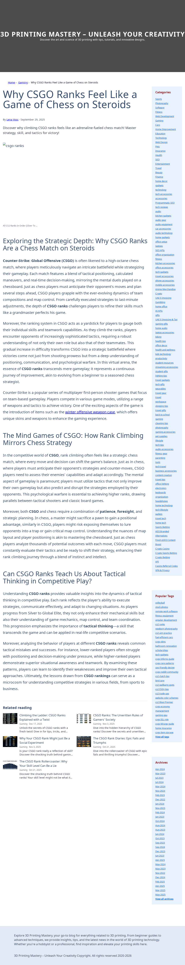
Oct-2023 (160, 838)
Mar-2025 (160, 890)
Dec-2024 (160, 877)
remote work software (166, 611)
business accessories (166, 470)
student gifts (161, 371)
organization (161, 496)
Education (160, 133)
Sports (158, 99)
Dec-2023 (160, 851)
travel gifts (160, 410)
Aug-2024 (160, 825)
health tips (160, 341)
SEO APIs (160, 250)
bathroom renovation (166, 646)
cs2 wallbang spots (164, 684)
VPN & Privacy (162, 570)
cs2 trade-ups (162, 693)
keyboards (160, 492)
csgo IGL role (162, 719)
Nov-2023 (160, 808)
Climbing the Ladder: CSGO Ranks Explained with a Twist (43, 717)
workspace (160, 401)
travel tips (160, 479)
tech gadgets (161, 272)
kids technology (163, 354)
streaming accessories (166, 367)
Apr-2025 (160, 886)
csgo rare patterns (164, 663)
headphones (161, 501)
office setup (161, 241)
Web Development (164, 116)
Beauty (158, 172)
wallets (158, 514)
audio (158, 211)
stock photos (161, 607)
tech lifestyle (161, 509)
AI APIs (159, 310)
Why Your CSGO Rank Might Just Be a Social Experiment (45, 740)
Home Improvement (165, 129)
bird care (159, 680)
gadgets (159, 185)
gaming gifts (161, 323)
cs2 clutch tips (162, 676)
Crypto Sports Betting (166, 553)
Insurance (160, 150)
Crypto (158, 293)
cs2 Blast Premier (164, 702)
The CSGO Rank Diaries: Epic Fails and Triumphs (119, 740)
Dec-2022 (160, 799)
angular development (166, 620)
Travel (158, 168)
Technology (161, 137)
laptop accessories (164, 332)
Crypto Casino (162, 548)
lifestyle (159, 440)
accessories (161, 198)
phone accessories (164, 280)
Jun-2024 (159, 834)
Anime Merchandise (165, 289)
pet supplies (161, 436)
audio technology (164, 233)
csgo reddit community (166, 671)
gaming (159, 419)
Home (11, 82)
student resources (164, 362)
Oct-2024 (160, 821)
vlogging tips (161, 406)
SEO (157, 159)
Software (159, 107)
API (157, 561)
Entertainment (162, 163)
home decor (161, 181)
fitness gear (161, 453)
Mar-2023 (160, 773)
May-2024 (160, 864)
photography (161, 427)
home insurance (163, 728)
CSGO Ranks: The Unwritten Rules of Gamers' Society (118, 717)
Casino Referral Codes (166, 566)
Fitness (158, 112)
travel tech (160, 518)
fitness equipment (164, 615)
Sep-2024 (160, 847)
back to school (162, 414)
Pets (157, 146)
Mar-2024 (160, 786)
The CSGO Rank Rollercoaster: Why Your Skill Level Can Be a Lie (43, 763)
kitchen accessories (165, 263)
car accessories (163, 228)
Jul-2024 (159, 782)
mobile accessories (165, 284)
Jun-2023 (159, 855)
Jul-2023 (159, 777)
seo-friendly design (165, 667)
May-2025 (160, 894)
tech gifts (160, 384)
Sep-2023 (160, 842)
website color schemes (166, 697)
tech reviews (161, 207)
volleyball (160, 602)
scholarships (161, 650)
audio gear (160, 220)
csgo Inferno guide (164, 659)
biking (158, 336)
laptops (159, 246)
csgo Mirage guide (164, 723)
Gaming (23, 82)
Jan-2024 (159, 803)
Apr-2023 (160, 860)
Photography (161, 103)
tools (157, 462)
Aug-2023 (160, 829)
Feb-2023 (160, 795)
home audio (161, 328)
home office (161, 306)
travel (158, 397)
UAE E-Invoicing (163, 297)
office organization (164, 254)
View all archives (164, 898)
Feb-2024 (160, 812)
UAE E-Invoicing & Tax (166, 319)
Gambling (160, 302)
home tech (160, 522)
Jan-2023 (159, 816)
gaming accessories (165, 431)
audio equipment (163, 224)
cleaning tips (161, 423)
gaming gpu (161, 715)
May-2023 (160, 868)
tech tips (159, 444)
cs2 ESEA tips (162, 689)
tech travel (160, 466)
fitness (158, 259)
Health (158, 155)
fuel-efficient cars (164, 637)
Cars (157, 124)
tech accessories (163, 194)
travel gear (160, 393)
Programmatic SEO (165, 202)
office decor (161, 345)
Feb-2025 (160, 881)
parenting (160, 457)
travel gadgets (162, 380)
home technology (164, 505)
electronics (160, 488)
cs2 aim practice (163, 633)
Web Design (161, 142)
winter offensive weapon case (90, 412)
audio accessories (164, 449)
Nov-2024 (160, 790)
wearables (160, 388)
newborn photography (166, 628)
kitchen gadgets (163, 215)
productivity (161, 358)
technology (160, 189)
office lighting (162, 483)
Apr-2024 (160, 769)
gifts (157, 315)
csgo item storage (164, 732)
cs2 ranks (160, 624)
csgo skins (160, 641)
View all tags (162, 736)
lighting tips (161, 375)
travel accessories (164, 276)
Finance (159, 176)
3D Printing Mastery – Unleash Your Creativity (92, 34)
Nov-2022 (160, 873)
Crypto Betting (162, 557)
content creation (163, 475)
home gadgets (162, 237)
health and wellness (165, 349)
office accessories (164, 267)
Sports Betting (162, 527)
